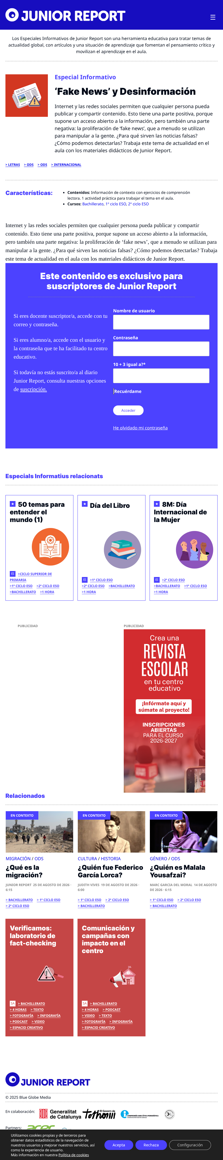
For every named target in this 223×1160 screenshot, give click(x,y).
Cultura (87, 859)
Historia (111, 859)
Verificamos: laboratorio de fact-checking (33, 935)
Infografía (50, 1015)
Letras (14, 164)
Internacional (67, 164)
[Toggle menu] (213, 17)
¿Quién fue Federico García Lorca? (110, 871)
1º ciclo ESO (116, 204)
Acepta (119, 1144)
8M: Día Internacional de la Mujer (180, 511)
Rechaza (151, 1144)
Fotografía (23, 1015)
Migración (18, 859)
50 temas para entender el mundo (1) (37, 511)
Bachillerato (93, 204)
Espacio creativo (28, 1027)
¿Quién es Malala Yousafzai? (177, 871)
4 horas (20, 1009)
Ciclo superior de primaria (31, 577)
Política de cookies (73, 1154)
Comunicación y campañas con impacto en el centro (108, 939)
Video (39, 1021)
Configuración (190, 1144)
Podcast (20, 1021)
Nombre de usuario (134, 311)
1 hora (48, 592)
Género (158, 859)
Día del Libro (110, 505)
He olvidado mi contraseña (140, 428)
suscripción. (33, 389)
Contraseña (125, 338)
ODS (30, 164)
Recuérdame (127, 391)
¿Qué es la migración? (24, 871)
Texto (38, 1009)
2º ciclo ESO (138, 204)
